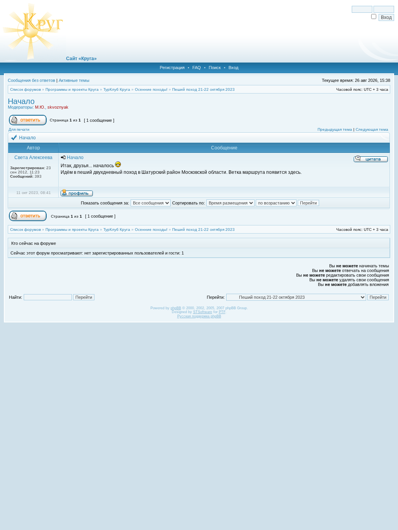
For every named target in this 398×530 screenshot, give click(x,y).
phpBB (176, 308)
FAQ (196, 67)
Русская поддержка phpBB (199, 316)
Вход (233, 67)
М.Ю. (40, 107)
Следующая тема (372, 129)
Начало (21, 101)
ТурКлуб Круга (116, 89)
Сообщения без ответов (31, 80)
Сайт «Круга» (81, 58)
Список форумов (25, 89)
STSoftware (202, 312)
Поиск (215, 67)
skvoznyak (57, 107)
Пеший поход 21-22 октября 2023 (203, 89)
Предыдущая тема (335, 129)
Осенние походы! (151, 89)
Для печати (19, 129)
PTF (222, 312)
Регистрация (172, 67)
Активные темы (74, 80)
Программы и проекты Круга (72, 89)
